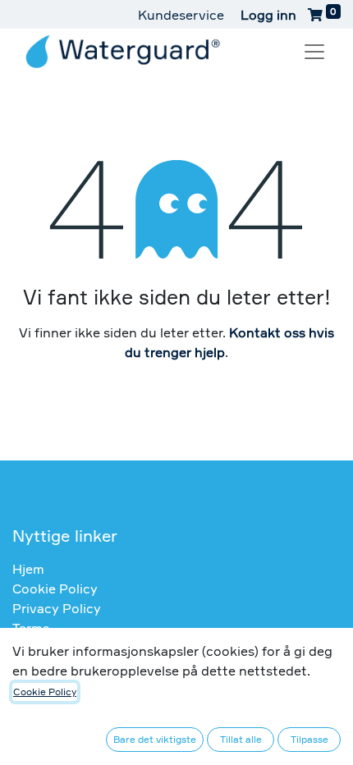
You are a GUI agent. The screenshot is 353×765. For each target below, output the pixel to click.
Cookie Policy (55, 588)
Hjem (28, 569)
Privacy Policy (56, 608)
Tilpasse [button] (309, 739)
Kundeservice (181, 15)
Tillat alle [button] (241, 739)
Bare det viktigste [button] (154, 739)
